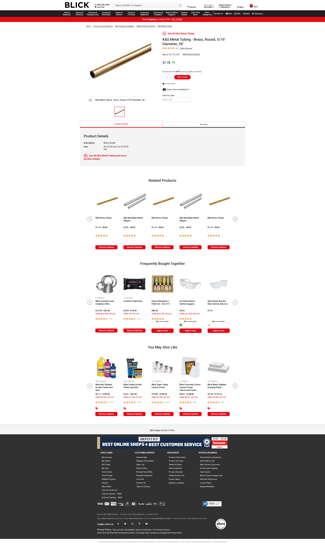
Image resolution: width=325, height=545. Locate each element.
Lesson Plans (205, 483)
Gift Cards (106, 464)
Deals (247, 14)
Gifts (238, 14)
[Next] (235, 219)
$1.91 (210, 310)
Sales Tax (140, 464)
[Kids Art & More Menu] (196, 17)
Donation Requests (144, 475)
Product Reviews (176, 472)
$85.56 (155, 310)
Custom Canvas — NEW (111, 494)
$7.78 (166, 62)
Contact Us (141, 483)
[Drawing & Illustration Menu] (106, 17)
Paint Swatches (175, 468)
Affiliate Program (109, 479)
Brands (217, 14)
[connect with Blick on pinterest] (139, 525)
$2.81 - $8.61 (129, 227)
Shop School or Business (210, 457)
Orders (240, 7)
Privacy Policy (104, 529)
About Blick (106, 486)
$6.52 (182, 310)
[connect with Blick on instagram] (132, 525)
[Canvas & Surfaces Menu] (79, 17)
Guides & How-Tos (176, 475)
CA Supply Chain (142, 533)
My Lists (105, 468)
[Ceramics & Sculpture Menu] (158, 17)
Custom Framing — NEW (112, 497)
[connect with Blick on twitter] (125, 525)
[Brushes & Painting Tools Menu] (93, 17)
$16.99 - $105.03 (159, 394)
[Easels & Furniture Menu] (132, 17)
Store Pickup (107, 475)
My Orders (106, 461)
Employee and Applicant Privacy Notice (166, 533)
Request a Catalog (176, 483)
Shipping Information (145, 461)
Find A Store (107, 472)
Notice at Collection (143, 530)
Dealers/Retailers (207, 486)
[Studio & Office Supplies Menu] (171, 17)
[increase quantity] (170, 77)
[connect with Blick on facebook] (118, 525)
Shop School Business (225, 6)
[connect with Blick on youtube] (146, 525)
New (230, 14)
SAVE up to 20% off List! (162, 314)
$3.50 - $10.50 (130, 310)
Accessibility (130, 530)
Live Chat (140, 479)
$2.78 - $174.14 (215, 394)
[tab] (121, 124)
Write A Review (186, 48)
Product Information (177, 457)
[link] (99, 7)
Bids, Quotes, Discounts (210, 464)
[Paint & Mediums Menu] (68, 17)
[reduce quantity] (164, 77)
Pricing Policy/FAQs (144, 472)
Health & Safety (175, 464)
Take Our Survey (143, 486)
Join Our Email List (109, 490)
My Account (107, 457)
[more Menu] (207, 17)
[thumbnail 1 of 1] (120, 112)
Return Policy (141, 468)
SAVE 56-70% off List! (161, 397)
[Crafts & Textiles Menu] (185, 17)
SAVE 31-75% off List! (133, 397)
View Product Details (191, 54)
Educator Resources (208, 479)
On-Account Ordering (209, 468)
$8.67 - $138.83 (187, 394)
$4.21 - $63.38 (130, 394)
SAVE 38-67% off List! (189, 397)
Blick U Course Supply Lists (211, 475)
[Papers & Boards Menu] (120, 17)
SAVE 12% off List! (131, 314)
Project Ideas (174, 479)
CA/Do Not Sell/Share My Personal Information (116, 533)
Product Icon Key (176, 461)
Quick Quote (205, 472)
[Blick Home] (77, 5)
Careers (105, 483)
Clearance (258, 14)
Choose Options (106, 247)
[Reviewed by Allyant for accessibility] (221, 524)
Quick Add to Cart (207, 461)
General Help (141, 457)
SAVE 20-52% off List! (104, 397)
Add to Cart (162, 330)
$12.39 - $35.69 (102, 310)
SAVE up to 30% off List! (105, 314)
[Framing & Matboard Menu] (144, 17)
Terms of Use (117, 530)
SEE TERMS (177, 19)
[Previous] (89, 219)
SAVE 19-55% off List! (217, 397)
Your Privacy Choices (161, 530)
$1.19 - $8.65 (101, 227)
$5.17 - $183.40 (102, 394)
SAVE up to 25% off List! (190, 314)
